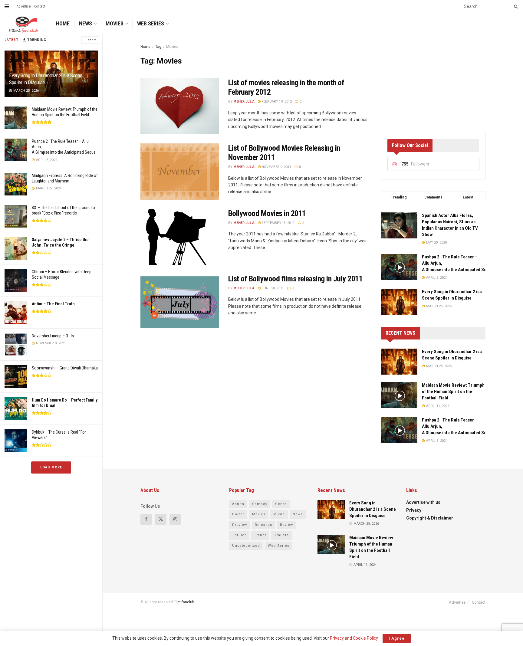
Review (286, 525)
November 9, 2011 (276, 167)
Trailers (281, 535)
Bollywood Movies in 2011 (267, 213)
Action (238, 504)
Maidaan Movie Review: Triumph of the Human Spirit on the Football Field (453, 391)
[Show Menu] (7, 6)
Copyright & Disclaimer (429, 518)
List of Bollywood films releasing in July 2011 (295, 278)
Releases (263, 525)
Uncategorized (246, 546)
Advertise (24, 6)
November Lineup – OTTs (53, 335)
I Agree (397, 638)
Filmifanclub (184, 602)
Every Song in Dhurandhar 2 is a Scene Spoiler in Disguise (372, 509)
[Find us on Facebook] (146, 519)
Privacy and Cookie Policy (354, 638)
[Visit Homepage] (23, 23)
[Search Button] (515, 6)
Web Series (150, 23)
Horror (238, 514)
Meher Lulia (244, 101)
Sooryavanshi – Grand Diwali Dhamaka (65, 368)
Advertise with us (423, 502)
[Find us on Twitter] (160, 519)
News (85, 23)
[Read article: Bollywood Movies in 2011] (179, 237)
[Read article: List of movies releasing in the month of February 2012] (179, 106)
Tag (158, 46)
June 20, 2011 (272, 288)
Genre (281, 504)
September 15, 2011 (277, 223)
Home (63, 23)
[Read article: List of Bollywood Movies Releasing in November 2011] (179, 171)
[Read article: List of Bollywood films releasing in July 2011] (179, 302)
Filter (89, 40)
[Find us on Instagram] (175, 519)
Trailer (260, 535)
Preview (239, 525)
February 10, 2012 (276, 101)
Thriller (239, 535)
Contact (39, 6)
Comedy (259, 504)
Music (279, 514)
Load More (51, 467)
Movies (114, 23)
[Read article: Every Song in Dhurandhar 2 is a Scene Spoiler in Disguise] (399, 362)
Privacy (413, 510)
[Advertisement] (433, 81)
